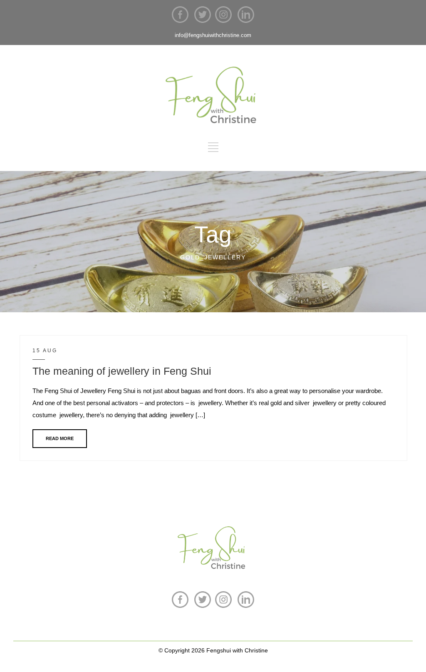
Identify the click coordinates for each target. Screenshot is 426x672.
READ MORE (60, 438)
